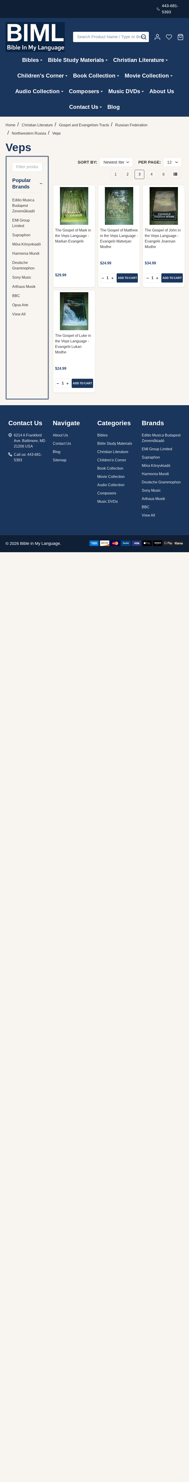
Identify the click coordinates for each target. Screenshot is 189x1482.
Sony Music (21, 277)
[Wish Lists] (169, 37)
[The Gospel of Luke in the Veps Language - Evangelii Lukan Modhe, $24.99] (74, 311)
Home (10, 125)
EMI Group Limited (21, 223)
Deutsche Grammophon (23, 265)
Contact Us (83, 107)
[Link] (35, 37)
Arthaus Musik (23, 287)
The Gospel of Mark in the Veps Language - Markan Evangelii (73, 235)
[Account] (157, 37)
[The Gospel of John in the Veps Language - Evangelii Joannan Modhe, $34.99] (164, 206)
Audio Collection (37, 91)
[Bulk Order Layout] (175, 174)
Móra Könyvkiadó (26, 244)
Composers (84, 91)
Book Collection (94, 75)
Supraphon (21, 235)
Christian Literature (138, 60)
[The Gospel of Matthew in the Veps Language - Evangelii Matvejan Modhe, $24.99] (119, 206)
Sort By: (87, 162)
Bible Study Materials (76, 60)
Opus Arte (20, 305)
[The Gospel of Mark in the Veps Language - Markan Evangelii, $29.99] (74, 206)
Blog (113, 107)
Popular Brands (21, 183)
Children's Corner (40, 75)
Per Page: (149, 162)
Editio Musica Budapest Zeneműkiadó (23, 205)
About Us (161, 91)
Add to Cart (127, 278)
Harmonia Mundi (25, 253)
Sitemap (59, 460)
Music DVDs (124, 91)
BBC (16, 296)
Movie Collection (147, 75)
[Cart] (180, 37)
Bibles (30, 60)
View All (19, 314)
